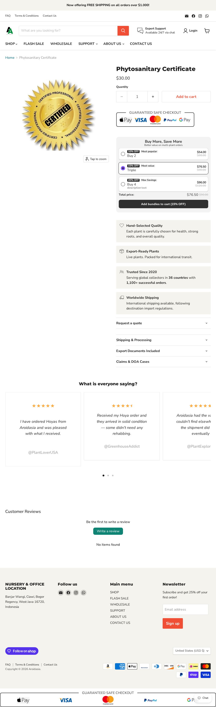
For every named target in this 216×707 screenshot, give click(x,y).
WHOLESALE (61, 43)
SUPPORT (86, 43)
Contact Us (49, 15)
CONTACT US (141, 43)
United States (189, 651)
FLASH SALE (34, 43)
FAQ (8, 15)
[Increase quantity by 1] (153, 97)
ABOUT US (112, 43)
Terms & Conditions (27, 15)
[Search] (123, 31)
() (163, 204)
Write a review (108, 531)
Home (10, 58)
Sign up (173, 623)
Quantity (122, 87)
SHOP (10, 43)
